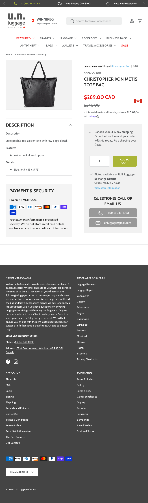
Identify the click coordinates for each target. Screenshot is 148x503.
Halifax (80, 347)
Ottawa (81, 342)
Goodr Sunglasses (87, 396)
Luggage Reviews (86, 284)
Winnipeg (82, 324)
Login (9, 390)
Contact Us (12, 414)
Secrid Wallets (85, 425)
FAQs (9, 385)
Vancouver (83, 295)
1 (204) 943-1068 (24, 342)
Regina (80, 313)
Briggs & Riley (84, 390)
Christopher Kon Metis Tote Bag (30, 54)
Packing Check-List (87, 359)
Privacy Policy (13, 425)
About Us (11, 379)
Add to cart (124, 161)
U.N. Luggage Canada (25, 489)
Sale (124, 45)
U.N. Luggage (13, 442)
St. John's (82, 353)
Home (9, 54)
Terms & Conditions (17, 419)
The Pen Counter (15, 437)
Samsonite (83, 419)
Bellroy (80, 385)
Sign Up (10, 396)
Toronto (81, 330)
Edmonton (83, 307)
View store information (107, 187)
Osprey (81, 402)
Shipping (11, 402)
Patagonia (82, 414)
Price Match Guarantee (18, 431)
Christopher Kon (121, 66)
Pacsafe (81, 408)
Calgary (81, 301)
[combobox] (94, 21)
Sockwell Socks (85, 431)
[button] (140, 21)
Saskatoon (83, 319)
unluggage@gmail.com (25, 335)
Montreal (82, 336)
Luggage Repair (85, 290)
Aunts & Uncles (85, 379)
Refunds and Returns (17, 408)
